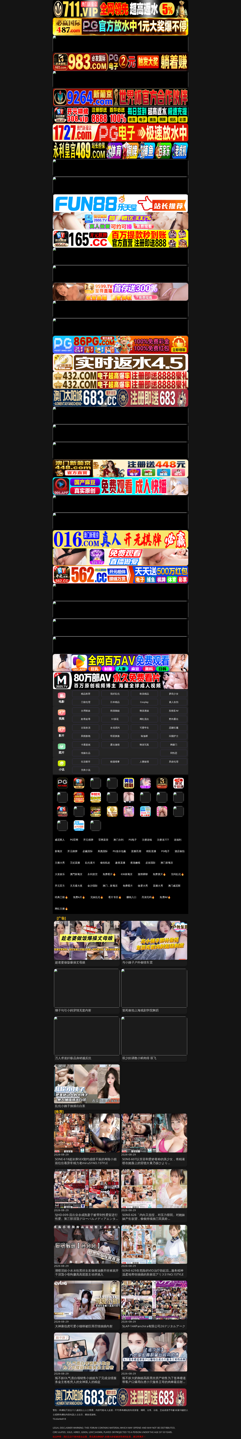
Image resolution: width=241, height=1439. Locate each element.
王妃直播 (75, 862)
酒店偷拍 (180, 851)
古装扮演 (85, 727)
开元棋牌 (88, 839)
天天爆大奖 (76, 885)
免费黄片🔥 (159, 874)
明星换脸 (115, 736)
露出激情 (115, 744)
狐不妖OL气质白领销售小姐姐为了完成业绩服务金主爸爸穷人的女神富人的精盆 (86, 1380)
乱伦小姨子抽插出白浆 (70, 1106)
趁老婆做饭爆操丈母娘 (70, 962)
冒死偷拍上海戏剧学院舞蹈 (140, 1010)
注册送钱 (147, 839)
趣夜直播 (120, 862)
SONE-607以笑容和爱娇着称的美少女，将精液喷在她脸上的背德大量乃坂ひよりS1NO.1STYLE (153, 1163)
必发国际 (151, 862)
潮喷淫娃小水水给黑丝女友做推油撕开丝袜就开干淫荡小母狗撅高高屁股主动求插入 (87, 1272)
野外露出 (173, 719)
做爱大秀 (143, 885)
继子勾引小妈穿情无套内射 (73, 1010)
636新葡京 (127, 874)
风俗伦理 (173, 761)
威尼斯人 (60, 839)
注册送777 (163, 839)
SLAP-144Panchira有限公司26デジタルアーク (153, 1326)
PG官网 (74, 839)
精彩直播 (151, 851)
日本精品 (115, 702)
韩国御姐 (115, 710)
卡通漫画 (85, 744)
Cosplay (144, 702)
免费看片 (128, 885)
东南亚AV (174, 710)
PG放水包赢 (119, 851)
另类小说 (85, 769)
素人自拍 (173, 702)
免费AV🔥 (165, 897)
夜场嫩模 (135, 862)
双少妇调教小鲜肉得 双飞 (139, 1058)
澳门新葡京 (167, 862)
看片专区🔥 (114, 897)
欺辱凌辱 (85, 719)
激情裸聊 (143, 874)
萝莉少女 (173, 693)
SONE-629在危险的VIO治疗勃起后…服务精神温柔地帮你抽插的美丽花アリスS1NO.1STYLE (152, 1272)
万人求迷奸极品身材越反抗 (73, 1058)
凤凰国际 (103, 851)
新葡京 (58, 851)
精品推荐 (85, 693)
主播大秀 (60, 862)
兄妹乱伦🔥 (96, 897)
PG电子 (133, 839)
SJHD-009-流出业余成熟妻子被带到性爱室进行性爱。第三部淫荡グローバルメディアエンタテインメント (87, 1219)
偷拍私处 (105, 862)
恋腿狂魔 (173, 727)
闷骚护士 (173, 736)
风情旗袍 (85, 736)
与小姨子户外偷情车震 (137, 962)
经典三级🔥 (61, 897)
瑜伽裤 (144, 736)
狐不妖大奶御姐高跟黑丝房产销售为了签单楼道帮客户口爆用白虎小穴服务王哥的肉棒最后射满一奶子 (154, 1382)
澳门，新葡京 (110, 885)
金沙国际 (93, 885)
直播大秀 (158, 885)
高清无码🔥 (148, 897)
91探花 (115, 719)
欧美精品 (144, 693)
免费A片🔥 (79, 897)
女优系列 (115, 727)
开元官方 (60, 885)
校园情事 (115, 761)
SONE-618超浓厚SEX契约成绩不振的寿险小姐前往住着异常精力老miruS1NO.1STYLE (86, 1161)
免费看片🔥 (109, 874)
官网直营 (103, 839)
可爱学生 (144, 727)
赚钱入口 (131, 897)
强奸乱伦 (115, 693)
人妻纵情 (144, 761)
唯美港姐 (144, 710)
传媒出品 (85, 753)
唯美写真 (144, 744)
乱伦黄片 (90, 862)
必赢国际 (88, 851)
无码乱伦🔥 (177, 874)
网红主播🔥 (61, 908)
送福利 (177, 839)
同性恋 (173, 753)
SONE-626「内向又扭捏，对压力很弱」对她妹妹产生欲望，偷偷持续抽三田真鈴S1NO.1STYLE (153, 1219)
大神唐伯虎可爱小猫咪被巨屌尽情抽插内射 (84, 1326)
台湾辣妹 (85, 710)
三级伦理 (85, 702)
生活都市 (85, 761)
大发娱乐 (60, 874)
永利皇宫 (93, 874)
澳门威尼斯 (174, 885)
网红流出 (144, 719)
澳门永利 (118, 839)
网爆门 (173, 744)
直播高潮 (136, 851)
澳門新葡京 (76, 874)
